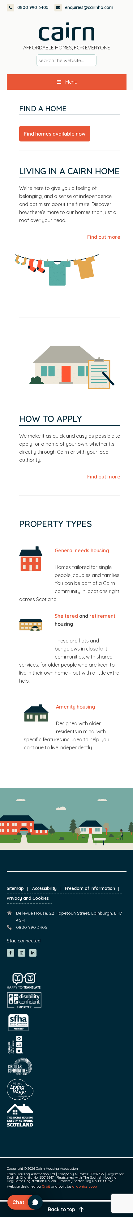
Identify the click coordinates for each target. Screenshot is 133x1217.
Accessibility (44, 888)
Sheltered (66, 616)
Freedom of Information (90, 888)
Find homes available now (54, 134)
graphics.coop (84, 1186)
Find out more (103, 237)
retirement (102, 616)
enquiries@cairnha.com (89, 7)
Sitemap (15, 888)
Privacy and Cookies (28, 898)
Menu (71, 82)
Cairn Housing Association (66, 31)
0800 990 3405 (33, 7)
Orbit (46, 1186)
